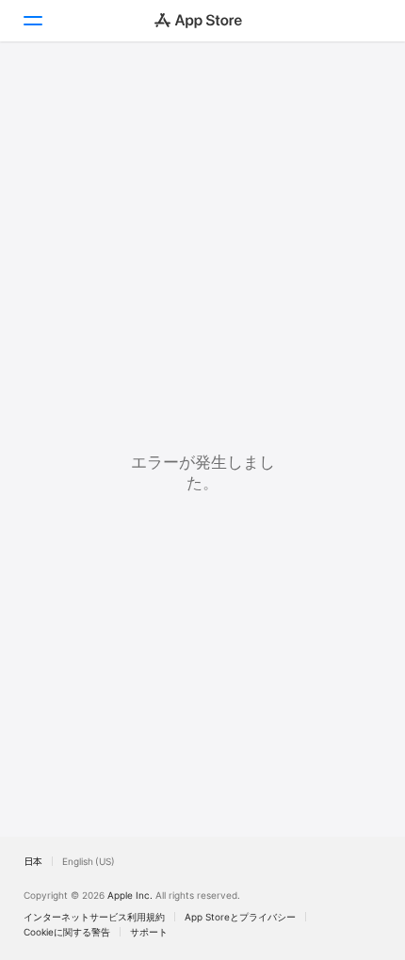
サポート (149, 931)
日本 (33, 861)
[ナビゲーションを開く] (32, 20)
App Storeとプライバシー (240, 916)
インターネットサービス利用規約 (94, 916)
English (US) (88, 861)
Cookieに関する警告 (67, 931)
